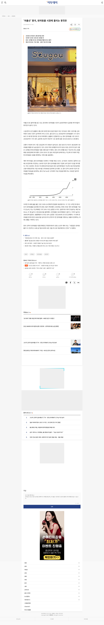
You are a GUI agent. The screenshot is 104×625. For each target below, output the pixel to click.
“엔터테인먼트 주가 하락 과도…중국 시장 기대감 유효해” (39, 238)
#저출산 (32, 254)
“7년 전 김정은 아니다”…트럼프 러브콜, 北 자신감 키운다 (41, 265)
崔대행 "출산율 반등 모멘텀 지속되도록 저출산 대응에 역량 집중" (41, 240)
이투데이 (4, 16)
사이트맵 (86, 619)
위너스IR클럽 (27, 610)
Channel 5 (27, 606)
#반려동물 (39, 254)
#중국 (26, 254)
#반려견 (46, 254)
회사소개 (18, 619)
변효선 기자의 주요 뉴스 (30, 260)
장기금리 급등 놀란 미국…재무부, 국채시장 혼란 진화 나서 (40, 263)
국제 (8, 16)
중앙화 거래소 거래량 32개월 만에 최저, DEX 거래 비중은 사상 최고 (42, 246)
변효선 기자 (26, 28)
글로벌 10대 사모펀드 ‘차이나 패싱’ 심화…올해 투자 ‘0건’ (39, 268)
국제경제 (13, 16)
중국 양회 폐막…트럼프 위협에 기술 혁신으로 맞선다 (38, 243)
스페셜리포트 (27, 603)
